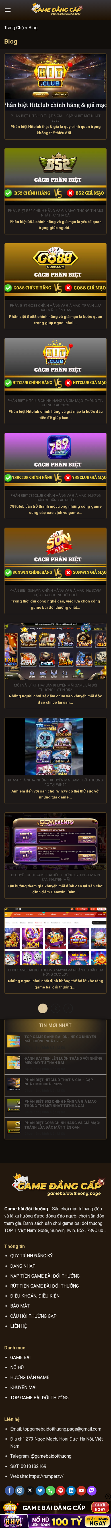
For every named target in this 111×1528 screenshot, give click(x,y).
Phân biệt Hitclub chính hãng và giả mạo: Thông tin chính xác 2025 (55, 403)
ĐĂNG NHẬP (23, 1266)
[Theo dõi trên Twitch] (91, 1491)
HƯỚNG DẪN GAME (29, 1377)
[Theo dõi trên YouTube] (81, 1491)
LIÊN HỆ (18, 1326)
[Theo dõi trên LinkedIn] (71, 1491)
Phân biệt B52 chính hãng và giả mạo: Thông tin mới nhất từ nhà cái (55, 213)
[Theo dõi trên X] (30, 1491)
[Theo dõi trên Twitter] (40, 1491)
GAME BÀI (20, 1357)
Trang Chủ (14, 27)
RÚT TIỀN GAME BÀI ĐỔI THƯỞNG (44, 1286)
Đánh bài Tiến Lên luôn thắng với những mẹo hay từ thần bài (63, 1060)
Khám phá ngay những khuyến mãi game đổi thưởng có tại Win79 (55, 782)
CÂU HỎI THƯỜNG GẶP (33, 1316)
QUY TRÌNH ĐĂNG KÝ (31, 1256)
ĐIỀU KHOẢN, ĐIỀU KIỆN (34, 1296)
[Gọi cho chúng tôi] (50, 1491)
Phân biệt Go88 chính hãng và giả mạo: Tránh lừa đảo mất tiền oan (55, 308)
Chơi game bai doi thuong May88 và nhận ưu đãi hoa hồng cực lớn (55, 972)
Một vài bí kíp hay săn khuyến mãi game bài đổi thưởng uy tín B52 (55, 687)
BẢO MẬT (20, 1306)
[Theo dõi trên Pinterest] (60, 1491)
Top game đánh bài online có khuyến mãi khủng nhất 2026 (60, 1039)
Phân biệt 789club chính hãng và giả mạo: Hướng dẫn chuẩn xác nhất (56, 498)
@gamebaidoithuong (51, 1456)
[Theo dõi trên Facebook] (9, 1491)
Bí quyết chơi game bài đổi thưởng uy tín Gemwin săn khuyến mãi (55, 877)
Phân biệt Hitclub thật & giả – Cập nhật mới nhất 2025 (55, 118)
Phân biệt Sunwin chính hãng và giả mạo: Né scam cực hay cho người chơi (55, 593)
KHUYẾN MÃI (23, 1387)
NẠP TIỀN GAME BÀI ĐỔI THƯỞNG (45, 1276)
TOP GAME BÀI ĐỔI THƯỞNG (39, 1397)
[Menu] (7, 10)
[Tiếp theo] (68, 1008)
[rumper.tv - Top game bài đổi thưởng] (55, 10)
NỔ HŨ (17, 1367)
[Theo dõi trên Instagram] (19, 1491)
